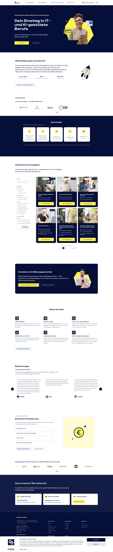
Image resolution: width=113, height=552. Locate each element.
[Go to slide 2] (57, 112)
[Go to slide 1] (55, 112)
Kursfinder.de (84, 525)
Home (49, 523)
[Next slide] (96, 107)
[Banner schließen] (108, 538)
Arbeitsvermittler (52, 530)
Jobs (83, 523)
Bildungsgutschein (52, 527)
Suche (18, 179)
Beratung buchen (89, 2)
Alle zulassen (96, 539)
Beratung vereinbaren (48, 285)
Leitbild (49, 532)
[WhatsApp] (97, 2)
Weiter (74, 248)
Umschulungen (29, 2)
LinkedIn (67, 525)
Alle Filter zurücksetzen (25, 227)
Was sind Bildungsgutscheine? (28, 285)
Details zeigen (23, 549)
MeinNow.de (84, 527)
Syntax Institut (51, 528)
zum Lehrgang (46, 203)
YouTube (67, 527)
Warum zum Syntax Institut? (25, 84)
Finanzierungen (39, 448)
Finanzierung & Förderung (57, 2)
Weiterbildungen (42, 2)
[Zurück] (12, 389)
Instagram (67, 523)
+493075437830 (22, 500)
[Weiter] (100, 389)
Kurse (49, 525)
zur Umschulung (66, 239)
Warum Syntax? (71, 2)
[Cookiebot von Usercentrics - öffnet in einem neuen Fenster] (11, 549)
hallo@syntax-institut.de (52, 500)
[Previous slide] (17, 107)
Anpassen (95, 544)
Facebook (67, 528)
